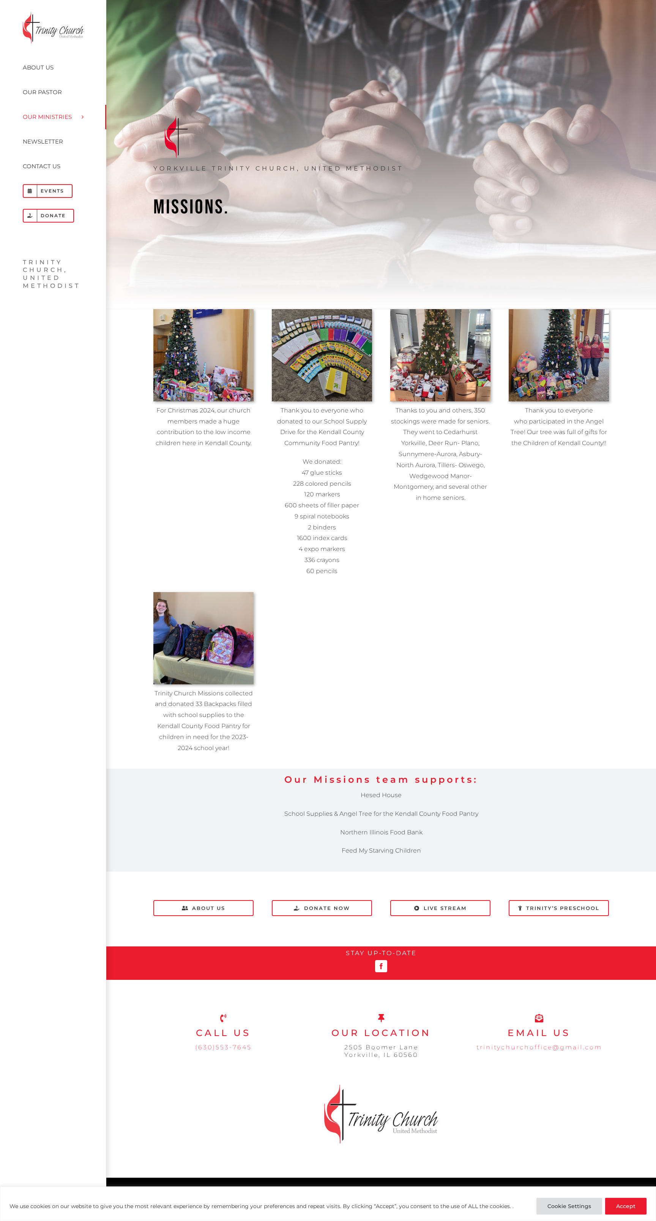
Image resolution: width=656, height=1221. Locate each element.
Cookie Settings (569, 1206)
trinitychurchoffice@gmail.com (539, 1047)
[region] (328, 1203)
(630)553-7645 (223, 1047)
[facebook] (381, 966)
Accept (626, 1206)
